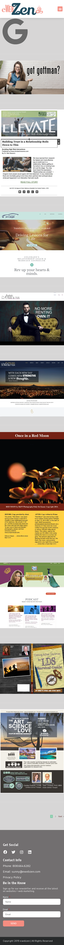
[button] (60, 8)
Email (5, 909)
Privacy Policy (12, 877)
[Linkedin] (29, 852)
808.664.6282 (22, 866)
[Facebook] (5, 852)
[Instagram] (21, 852)
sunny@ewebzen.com (26, 871)
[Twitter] (13, 852)
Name (6, 897)
